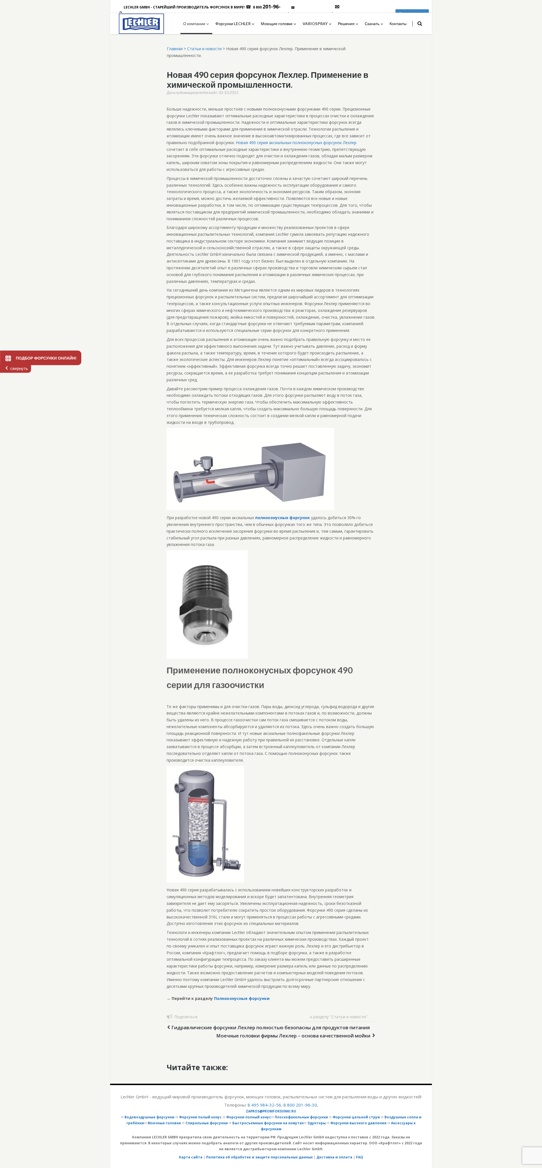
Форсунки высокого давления (358, 1123)
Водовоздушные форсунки (149, 1117)
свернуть (19, 368)
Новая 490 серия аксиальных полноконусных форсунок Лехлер (296, 142)
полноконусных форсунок (282, 517)
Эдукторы (316, 1123)
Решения (346, 23)
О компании (194, 23)
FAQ (359, 1157)
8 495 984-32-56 (264, 1105)
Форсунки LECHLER (233, 23)
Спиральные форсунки (206, 1123)
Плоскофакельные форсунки (301, 1117)
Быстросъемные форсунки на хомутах (268, 1123)
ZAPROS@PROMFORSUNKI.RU (271, 1111)
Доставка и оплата (334, 1157)
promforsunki (206, 93)
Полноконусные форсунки (242, 998)
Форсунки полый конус (200, 1117)
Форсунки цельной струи (356, 1117)
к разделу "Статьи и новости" (339, 1016)
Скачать (372, 23)
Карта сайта (190, 1157)
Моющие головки (276, 23)
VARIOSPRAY (315, 23)
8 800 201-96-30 (300, 1105)
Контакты (398, 23)
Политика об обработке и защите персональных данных (259, 1157)
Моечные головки (164, 1123)
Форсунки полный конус (248, 1117)
